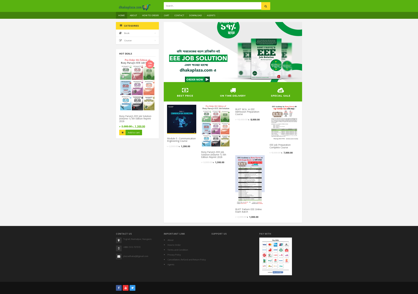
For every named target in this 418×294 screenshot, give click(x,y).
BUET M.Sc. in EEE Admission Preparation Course (247, 112)
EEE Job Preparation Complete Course (280, 146)
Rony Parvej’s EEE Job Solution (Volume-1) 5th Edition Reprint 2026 (135, 119)
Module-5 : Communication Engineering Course (181, 139)
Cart (166, 15)
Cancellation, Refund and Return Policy (187, 259)
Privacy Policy (174, 254)
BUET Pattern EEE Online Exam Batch (248, 210)
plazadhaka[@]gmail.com (135, 256)
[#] (119, 288)
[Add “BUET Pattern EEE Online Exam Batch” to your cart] (244, 159)
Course (128, 40)
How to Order (150, 15)
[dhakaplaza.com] (134, 5)
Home (121, 15)
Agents (211, 15)
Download (195, 15)
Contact (179, 15)
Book (126, 33)
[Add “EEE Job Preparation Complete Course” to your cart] (278, 108)
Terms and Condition (178, 249)
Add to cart (134, 132)
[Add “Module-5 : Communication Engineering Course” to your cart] (175, 108)
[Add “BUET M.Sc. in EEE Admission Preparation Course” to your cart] (244, 108)
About (133, 15)
